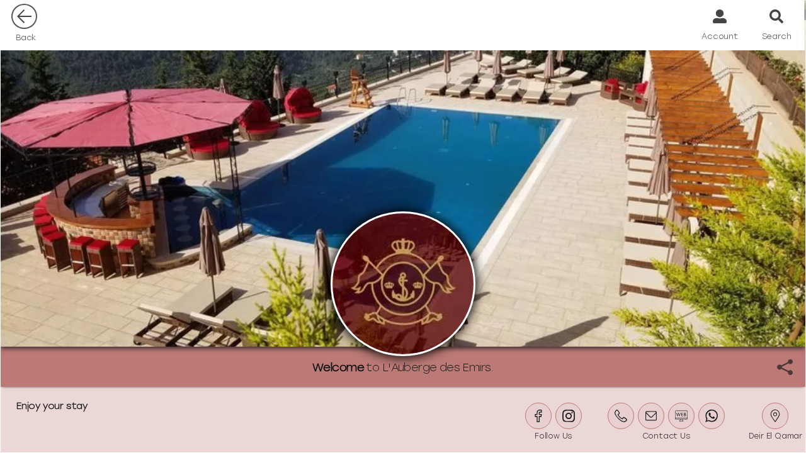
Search (777, 36)
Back (26, 37)
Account (719, 36)
